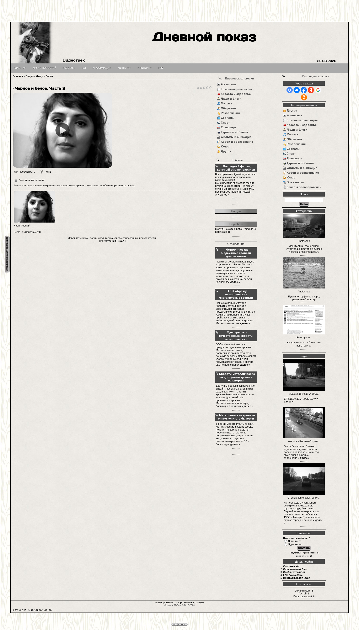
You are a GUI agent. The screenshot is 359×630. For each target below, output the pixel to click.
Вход (121, 241)
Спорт (225, 122)
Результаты (295, 553)
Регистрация (108, 241)
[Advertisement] (179, 10)
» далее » (223, 194)
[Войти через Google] (318, 90)
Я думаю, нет (295, 544)
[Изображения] (34, 207)
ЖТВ (48, 171)
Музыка (226, 103)
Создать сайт (291, 566)
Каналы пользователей (304, 187)
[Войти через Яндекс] (311, 90)
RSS (160, 68)
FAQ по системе (293, 575)
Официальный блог (295, 569)
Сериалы (227, 117)
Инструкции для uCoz (296, 578)
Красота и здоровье (236, 93)
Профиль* (144, 68)
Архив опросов (310, 553)
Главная (18, 76)
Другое (226, 151)
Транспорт (228, 127)
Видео (29, 76)
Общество (228, 108)
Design (178, 603)
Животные (228, 84)
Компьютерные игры (236, 89)
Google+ (200, 603)
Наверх (158, 603)
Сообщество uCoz (294, 572)
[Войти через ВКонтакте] (297, 90)
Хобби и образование (237, 141)
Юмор (225, 146)
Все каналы (295, 182)
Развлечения (230, 113)
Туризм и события (234, 132)
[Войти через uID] (289, 90)
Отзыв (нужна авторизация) (6, 254)
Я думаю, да (294, 541)
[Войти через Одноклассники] (304, 97)
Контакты (189, 603)
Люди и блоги (44, 76)
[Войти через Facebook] (304, 90)
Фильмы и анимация (236, 137)
